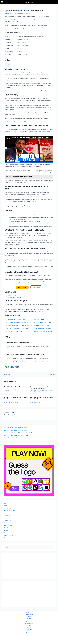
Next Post (53, 374)
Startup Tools (7, 537)
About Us (29, 631)
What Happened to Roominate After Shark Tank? (42, 398)
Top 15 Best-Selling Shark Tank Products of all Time (18, 325)
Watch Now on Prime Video (15, 297)
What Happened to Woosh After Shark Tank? (15, 430)
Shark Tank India (8, 525)
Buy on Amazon (12, 295)
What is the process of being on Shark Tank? (16, 328)
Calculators (29, 622)
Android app (22, 309)
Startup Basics (7, 532)
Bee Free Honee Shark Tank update (43, 331)
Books (5, 505)
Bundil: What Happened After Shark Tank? (16, 398)
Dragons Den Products (9, 518)
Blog (14, 389)
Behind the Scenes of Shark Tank (42, 322)
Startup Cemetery (8, 535)
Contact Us (29, 633)
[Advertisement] (29, 566)
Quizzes (29, 616)
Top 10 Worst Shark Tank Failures (42, 328)
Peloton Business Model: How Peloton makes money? (40, 387)
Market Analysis (8, 523)
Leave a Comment (9, 13)
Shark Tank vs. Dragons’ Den (41, 325)
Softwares (6, 530)
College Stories (7, 515)
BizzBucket (29, 613)
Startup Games (29, 614)
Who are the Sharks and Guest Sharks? (15, 319)
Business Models (45, 390)
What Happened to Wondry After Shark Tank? (15, 427)
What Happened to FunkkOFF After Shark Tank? (16, 435)
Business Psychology (9, 510)
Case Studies (19, 401)
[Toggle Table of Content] (8, 65)
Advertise (29, 627)
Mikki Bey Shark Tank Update (13, 387)
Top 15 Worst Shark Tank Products (14, 331)
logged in (13, 415)
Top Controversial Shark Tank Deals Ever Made (17, 322)
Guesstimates (7, 520)
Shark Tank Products (21, 389)
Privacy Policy (29, 629)
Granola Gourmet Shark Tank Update (13, 438)
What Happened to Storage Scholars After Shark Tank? (18, 433)
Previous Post (6, 374)
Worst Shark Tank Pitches (40, 319)
